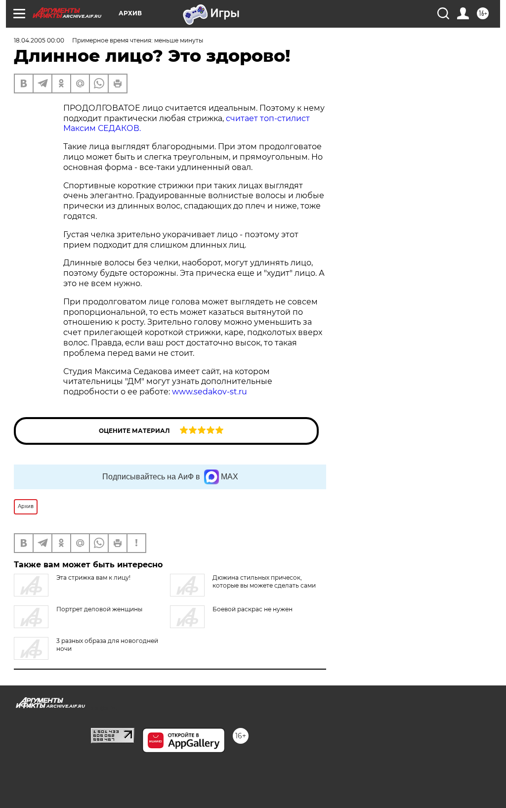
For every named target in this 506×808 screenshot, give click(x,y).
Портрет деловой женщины (99, 609)
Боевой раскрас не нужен (252, 609)
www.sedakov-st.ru (209, 391)
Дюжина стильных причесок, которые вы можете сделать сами (264, 581)
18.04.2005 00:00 (39, 40)
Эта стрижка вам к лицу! (93, 577)
